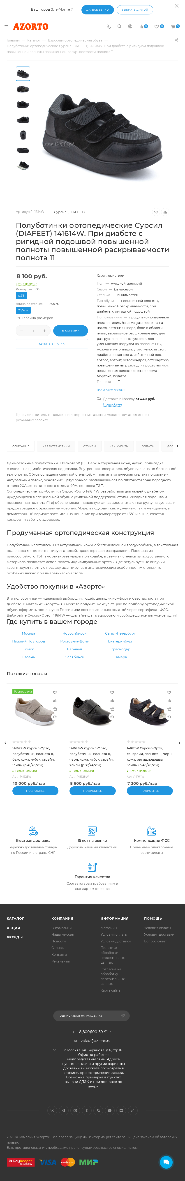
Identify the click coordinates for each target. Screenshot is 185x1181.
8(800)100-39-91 (93, 1032)
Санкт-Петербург (120, 633)
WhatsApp (110, 1110)
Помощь (153, 918)
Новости (58, 941)
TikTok (133, 1110)
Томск (28, 649)
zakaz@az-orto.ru (96, 1040)
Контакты (59, 955)
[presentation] (5, 742)
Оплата (148, 446)
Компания (62, 918)
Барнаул (74, 649)
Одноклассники (87, 1110)
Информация (115, 918)
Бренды (15, 937)
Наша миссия (62, 934)
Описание (20, 446)
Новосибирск (74, 633)
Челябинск (74, 657)
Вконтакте (52, 1110)
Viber (98, 1110)
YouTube (75, 1110)
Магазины (109, 928)
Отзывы (89, 446)
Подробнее (112, 404)
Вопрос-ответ (155, 941)
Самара (120, 657)
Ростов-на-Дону (74, 641)
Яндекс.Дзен (121, 1110)
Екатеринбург (120, 641)
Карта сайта (110, 990)
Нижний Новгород (28, 641)
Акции (14, 928)
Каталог (15, 918)
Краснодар (120, 649)
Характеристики (56, 446)
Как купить (119, 446)
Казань (28, 657)
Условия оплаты (114, 934)
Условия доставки (116, 941)
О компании (61, 928)
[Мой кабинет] (130, 27)
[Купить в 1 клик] (54, 708)
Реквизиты (60, 961)
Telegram (64, 1110)
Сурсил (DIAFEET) (69, 212)
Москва (28, 633)
